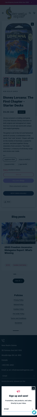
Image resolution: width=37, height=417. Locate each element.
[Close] (33, 388)
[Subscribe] (32, 409)
